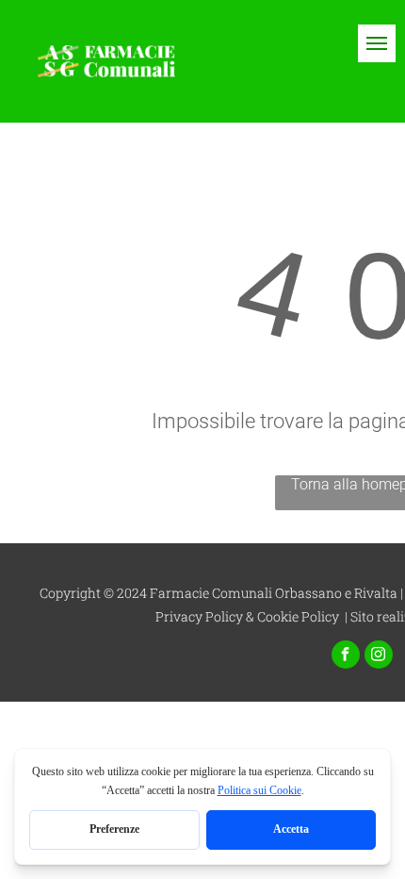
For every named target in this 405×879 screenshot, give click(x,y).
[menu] (377, 43)
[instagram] (378, 656)
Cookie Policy (298, 616)
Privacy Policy (199, 616)
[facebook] (346, 656)
